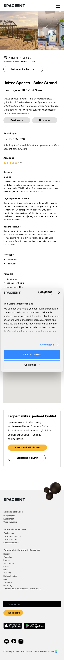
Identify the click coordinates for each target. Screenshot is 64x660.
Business (44, 120)
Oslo (5, 579)
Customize (30, 364)
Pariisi (6, 569)
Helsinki (6, 553)
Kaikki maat (8, 518)
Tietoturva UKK (10, 539)
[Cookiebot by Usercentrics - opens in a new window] (39, 293)
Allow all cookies (32, 354)
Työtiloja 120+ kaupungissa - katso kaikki (22, 588)
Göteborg (7, 585)
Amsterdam (8, 563)
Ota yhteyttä (9, 515)
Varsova (7, 572)
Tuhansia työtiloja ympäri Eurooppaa (21, 550)
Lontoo (6, 560)
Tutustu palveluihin (27, 457)
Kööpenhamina (10, 576)
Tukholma (7, 557)
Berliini (6, 566)
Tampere (7, 582)
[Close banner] (59, 293)
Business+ (16, 120)
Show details (47, 344)
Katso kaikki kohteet (23, 69)
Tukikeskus (8, 533)
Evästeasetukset (11, 542)
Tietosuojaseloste (12, 536)
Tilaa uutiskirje (13, 612)
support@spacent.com (14, 529)
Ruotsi (14, 57)
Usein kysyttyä (10, 521)
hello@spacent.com (13, 511)
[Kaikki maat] (5, 58)
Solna (26, 57)
